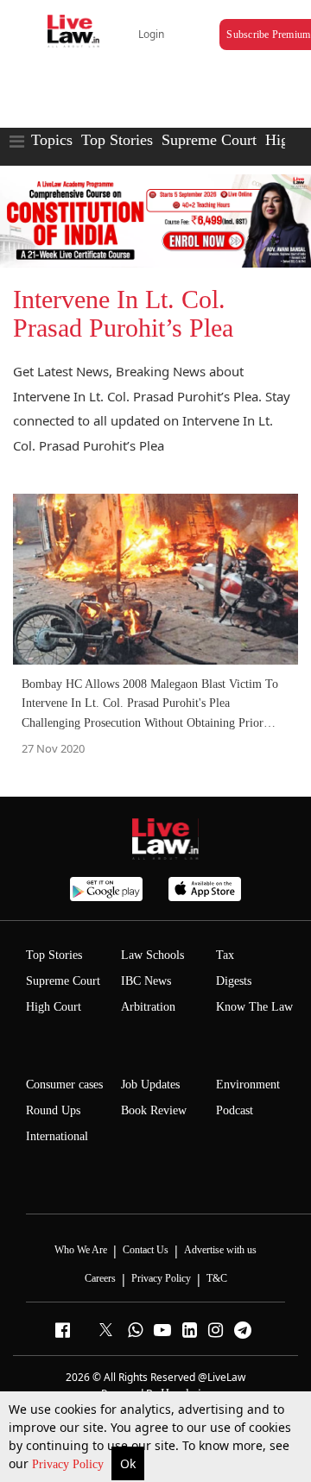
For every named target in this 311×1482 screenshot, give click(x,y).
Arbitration (148, 1006)
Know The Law (254, 1006)
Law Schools (152, 955)
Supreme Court (209, 139)
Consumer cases (64, 1084)
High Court (53, 1006)
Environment (248, 1084)
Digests (233, 980)
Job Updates (150, 1084)
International (57, 1136)
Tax (225, 955)
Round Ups (53, 1110)
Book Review (154, 1110)
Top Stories (117, 139)
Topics (52, 139)
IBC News (146, 980)
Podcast (234, 1110)
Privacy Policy (69, 1464)
